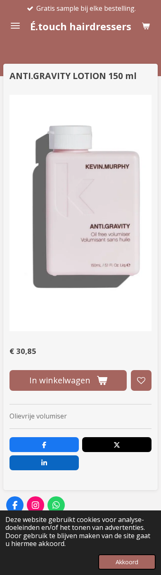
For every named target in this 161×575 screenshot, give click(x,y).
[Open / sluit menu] (15, 25)
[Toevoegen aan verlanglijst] (141, 380)
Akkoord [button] (127, 562)
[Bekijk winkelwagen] (146, 25)
